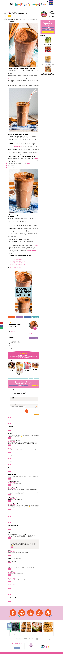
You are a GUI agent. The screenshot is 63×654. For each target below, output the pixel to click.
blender (28, 163)
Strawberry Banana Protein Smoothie (17, 262)
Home (9, 10)
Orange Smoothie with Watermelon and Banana (19, 265)
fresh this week (10, 627)
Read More (53, 16)
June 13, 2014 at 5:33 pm (11, 566)
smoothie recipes (18, 146)
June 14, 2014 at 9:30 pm (11, 488)
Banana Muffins (32, 77)
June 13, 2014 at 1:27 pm (11, 584)
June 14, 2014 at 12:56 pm (11, 504)
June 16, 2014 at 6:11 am (11, 448)
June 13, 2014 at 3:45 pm (11, 578)
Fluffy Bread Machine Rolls (48, 64)
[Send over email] (34, 378)
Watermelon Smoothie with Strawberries (18, 264)
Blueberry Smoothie (13, 258)
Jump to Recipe (5, 20)
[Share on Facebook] (23, 378)
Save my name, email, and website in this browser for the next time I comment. (21, 406)
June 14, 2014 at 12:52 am (11, 551)
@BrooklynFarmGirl (30, 356)
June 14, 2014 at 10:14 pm (11, 482)
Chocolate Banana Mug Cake (11, 370)
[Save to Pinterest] (13, 378)
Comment (12, 397)
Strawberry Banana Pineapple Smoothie (17, 261)
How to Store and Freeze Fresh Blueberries (14, 634)
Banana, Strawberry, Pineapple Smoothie (18, 267)
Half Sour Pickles (48, 44)
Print (35, 328)
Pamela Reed (13, 331)
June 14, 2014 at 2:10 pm (11, 498)
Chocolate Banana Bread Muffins (35, 369)
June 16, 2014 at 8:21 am (11, 441)
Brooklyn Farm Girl (27, 4)
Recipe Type (11, 10)
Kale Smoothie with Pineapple (15, 259)
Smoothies (15, 10)
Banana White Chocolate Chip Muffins (19, 374)
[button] (8, 12)
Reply (9, 417)
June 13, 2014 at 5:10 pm (11, 572)
